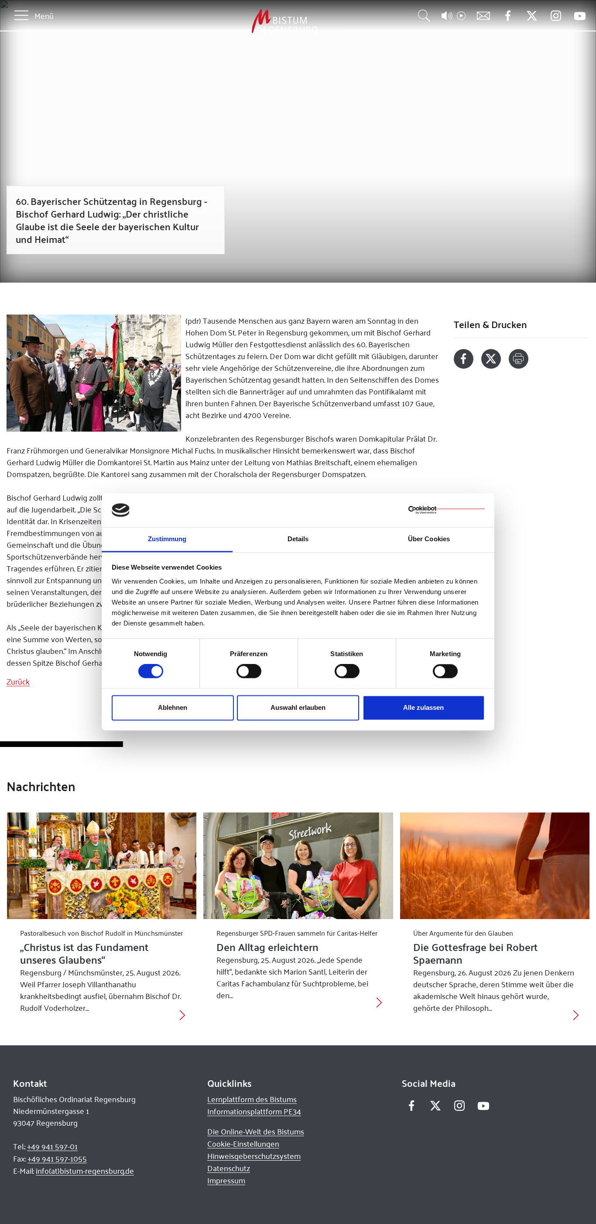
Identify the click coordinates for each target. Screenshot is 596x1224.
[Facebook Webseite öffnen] (507, 16)
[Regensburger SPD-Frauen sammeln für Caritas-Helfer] (298, 866)
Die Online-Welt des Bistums (255, 1131)
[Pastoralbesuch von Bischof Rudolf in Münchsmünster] (102, 866)
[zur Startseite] (238, 21)
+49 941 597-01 (52, 1146)
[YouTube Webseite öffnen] (579, 15)
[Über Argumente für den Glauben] (495, 866)
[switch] (248, 671)
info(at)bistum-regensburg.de (85, 1171)
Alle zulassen (423, 707)
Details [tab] (298, 539)
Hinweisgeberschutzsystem (254, 1156)
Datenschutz (228, 1168)
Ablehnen (172, 707)
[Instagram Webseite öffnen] (555, 16)
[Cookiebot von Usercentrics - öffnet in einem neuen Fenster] (446, 510)
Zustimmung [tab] (167, 539)
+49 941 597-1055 (57, 1158)
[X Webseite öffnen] (531, 16)
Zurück (18, 681)
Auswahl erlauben (298, 707)
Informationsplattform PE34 (254, 1111)
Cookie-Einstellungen (243, 1144)
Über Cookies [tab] (429, 539)
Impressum (226, 1180)
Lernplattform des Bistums (252, 1099)
